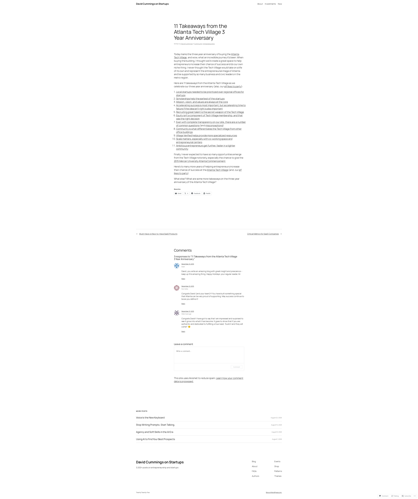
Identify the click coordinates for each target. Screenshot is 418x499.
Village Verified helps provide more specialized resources (206, 135)
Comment (236, 367)
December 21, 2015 (187, 264)
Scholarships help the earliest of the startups (200, 98)
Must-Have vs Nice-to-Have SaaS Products (158, 233)
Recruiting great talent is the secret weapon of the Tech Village (210, 112)
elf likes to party (232, 86)
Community (198, 44)
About (260, 4)
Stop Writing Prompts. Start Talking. (155, 424)
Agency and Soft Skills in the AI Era (154, 432)
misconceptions (214, 125)
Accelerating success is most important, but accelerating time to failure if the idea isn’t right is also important (211, 107)
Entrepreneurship (209, 44)
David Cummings (187, 44)
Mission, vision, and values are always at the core (202, 102)
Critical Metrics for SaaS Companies (263, 233)
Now (280, 4)
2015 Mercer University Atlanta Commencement (200, 161)
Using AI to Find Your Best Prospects (155, 439)
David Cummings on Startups (152, 3)
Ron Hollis (184, 289)
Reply (183, 279)
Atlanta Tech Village (217, 170)
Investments (270, 4)
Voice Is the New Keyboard (150, 417)
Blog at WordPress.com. (274, 492)
